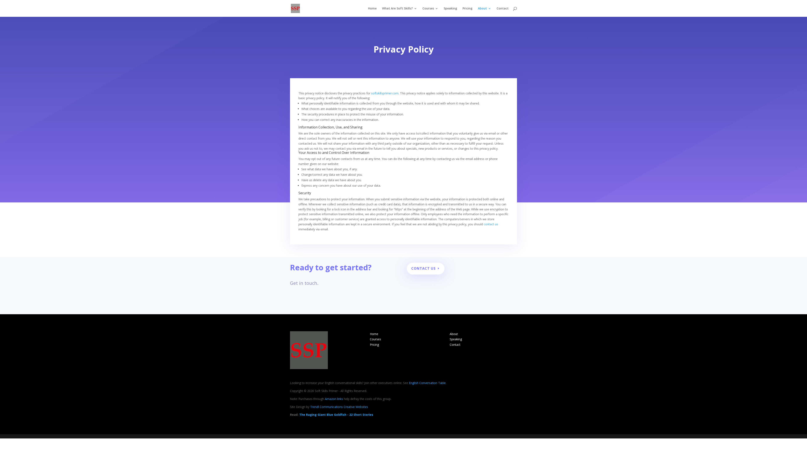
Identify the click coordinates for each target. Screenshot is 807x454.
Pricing (467, 8)
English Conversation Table (427, 383)
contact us (491, 224)
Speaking (450, 8)
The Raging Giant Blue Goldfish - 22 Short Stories (336, 415)
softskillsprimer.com (384, 93)
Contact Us (423, 268)
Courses (428, 8)
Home (372, 8)
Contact (503, 8)
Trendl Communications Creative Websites (339, 407)
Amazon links (334, 399)
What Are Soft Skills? (397, 8)
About (482, 8)
